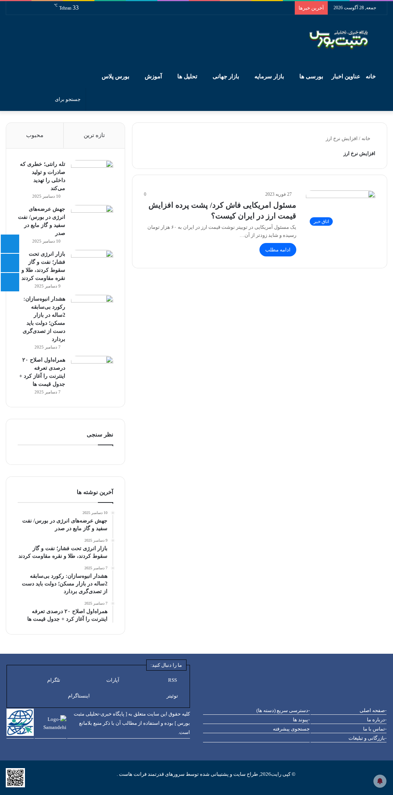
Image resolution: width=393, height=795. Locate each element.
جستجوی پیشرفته (291, 729)
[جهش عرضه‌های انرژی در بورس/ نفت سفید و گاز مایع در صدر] (92, 219)
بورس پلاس (115, 76)
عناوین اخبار (346, 76)
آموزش (153, 76)
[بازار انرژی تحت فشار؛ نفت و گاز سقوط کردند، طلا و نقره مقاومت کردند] (92, 264)
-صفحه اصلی (373, 710)
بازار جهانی (226, 76)
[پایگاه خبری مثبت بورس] (348, 40)
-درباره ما (376, 719)
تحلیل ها (187, 76)
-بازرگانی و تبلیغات (367, 738)
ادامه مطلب (278, 250)
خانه (371, 76)
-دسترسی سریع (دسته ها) (283, 710)
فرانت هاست (132, 774)
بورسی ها (311, 76)
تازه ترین (94, 135)
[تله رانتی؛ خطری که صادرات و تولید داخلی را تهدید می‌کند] (92, 174)
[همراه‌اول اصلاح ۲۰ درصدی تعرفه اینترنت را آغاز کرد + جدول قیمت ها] (92, 370)
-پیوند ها (301, 719)
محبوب (34, 135)
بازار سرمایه (269, 76)
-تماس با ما (374, 729)
